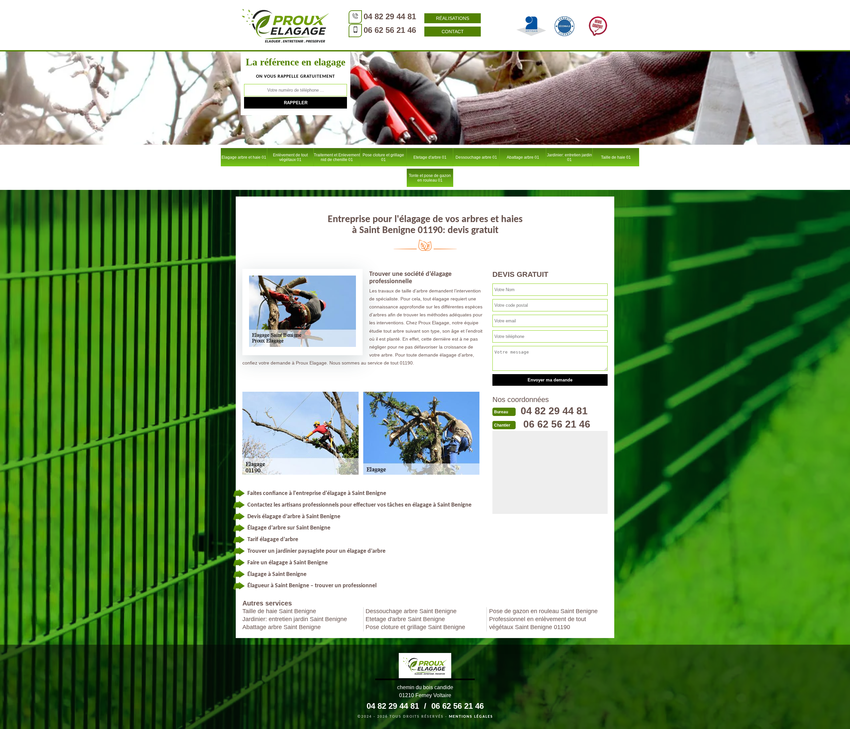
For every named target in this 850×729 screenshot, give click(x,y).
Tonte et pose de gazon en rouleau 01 (430, 178)
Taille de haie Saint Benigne (279, 611)
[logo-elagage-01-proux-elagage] (285, 25)
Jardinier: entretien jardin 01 (569, 157)
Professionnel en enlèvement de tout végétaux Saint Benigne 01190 (537, 623)
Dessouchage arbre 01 (476, 157)
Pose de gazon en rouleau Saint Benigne (543, 611)
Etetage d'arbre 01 (430, 157)
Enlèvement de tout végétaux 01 (290, 157)
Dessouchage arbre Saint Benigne (411, 611)
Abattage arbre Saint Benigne (281, 627)
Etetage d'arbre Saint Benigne (405, 619)
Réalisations (452, 18)
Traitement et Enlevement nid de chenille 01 (337, 157)
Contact (453, 31)
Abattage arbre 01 (523, 157)
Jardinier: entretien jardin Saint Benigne (294, 619)
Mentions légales (471, 717)
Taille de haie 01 (616, 157)
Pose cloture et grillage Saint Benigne (415, 627)
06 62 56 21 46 (390, 30)
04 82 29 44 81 (390, 16)
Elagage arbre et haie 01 (243, 157)
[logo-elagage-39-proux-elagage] (425, 666)
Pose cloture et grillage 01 (383, 157)
